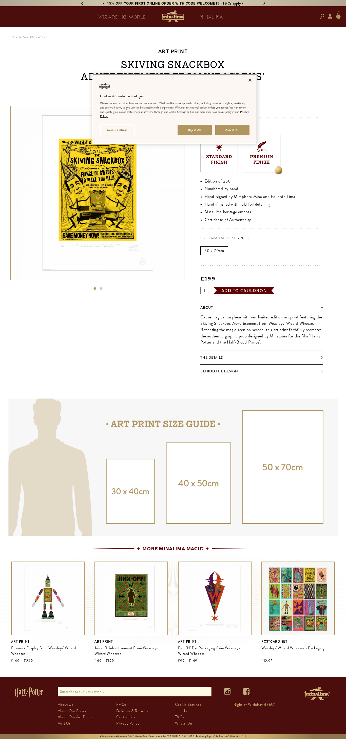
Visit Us (64, 723)
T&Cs (179, 717)
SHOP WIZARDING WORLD (29, 37)
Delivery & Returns (132, 711)
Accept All (232, 130)
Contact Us (125, 717)
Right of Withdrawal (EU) (255, 704)
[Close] (250, 80)
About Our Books (72, 711)
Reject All (194, 130)
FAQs (121, 704)
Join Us (181, 711)
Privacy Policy (128, 723)
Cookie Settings (117, 130)
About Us (65, 704)
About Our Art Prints (75, 717)
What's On (183, 723)
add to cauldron (244, 290)
